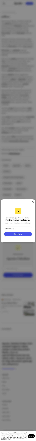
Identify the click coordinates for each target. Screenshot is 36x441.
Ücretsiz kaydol (18, 234)
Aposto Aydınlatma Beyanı (18, 438)
